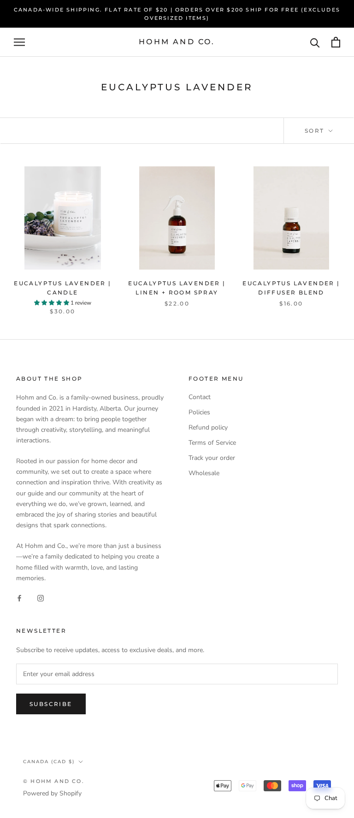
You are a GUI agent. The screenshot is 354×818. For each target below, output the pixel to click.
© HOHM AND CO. (53, 781)
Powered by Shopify (52, 793)
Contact (200, 397)
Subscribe (51, 703)
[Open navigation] (19, 42)
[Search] (315, 42)
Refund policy (208, 427)
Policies (199, 412)
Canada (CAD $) (49, 762)
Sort (316, 130)
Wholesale (204, 473)
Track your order (212, 457)
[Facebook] (19, 598)
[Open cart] (335, 42)
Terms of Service (212, 442)
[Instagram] (40, 598)
